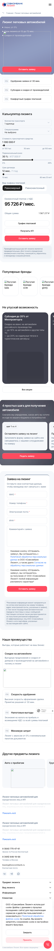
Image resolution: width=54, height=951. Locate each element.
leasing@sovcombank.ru (13, 865)
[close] (52, 710)
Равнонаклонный (34, 188)
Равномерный (12, 188)
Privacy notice (43, 710)
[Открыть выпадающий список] (48, 122)
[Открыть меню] (50, 4)
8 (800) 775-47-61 (11, 848)
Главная (9, 13)
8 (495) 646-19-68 (11, 856)
